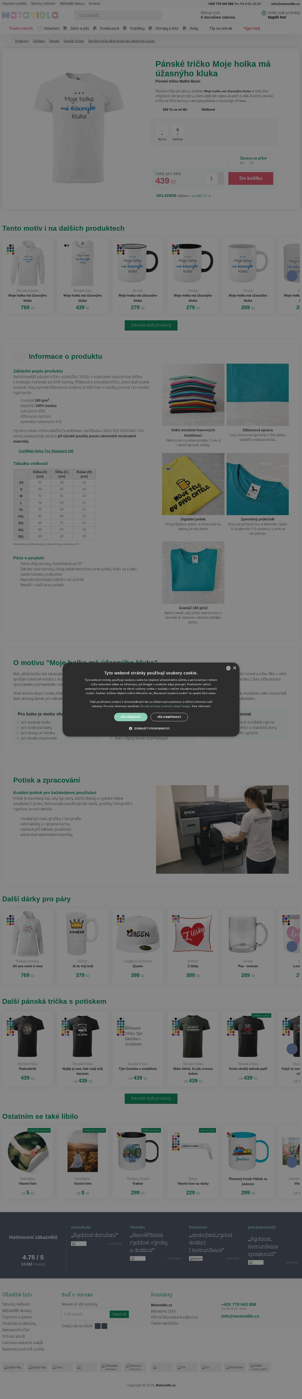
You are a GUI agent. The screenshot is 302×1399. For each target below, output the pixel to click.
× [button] (234, 668)
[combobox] (228, 668)
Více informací (201, 706)
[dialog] (151, 699)
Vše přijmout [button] (131, 717)
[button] (151, 728)
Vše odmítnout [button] (169, 717)
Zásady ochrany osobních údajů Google (165, 706)
